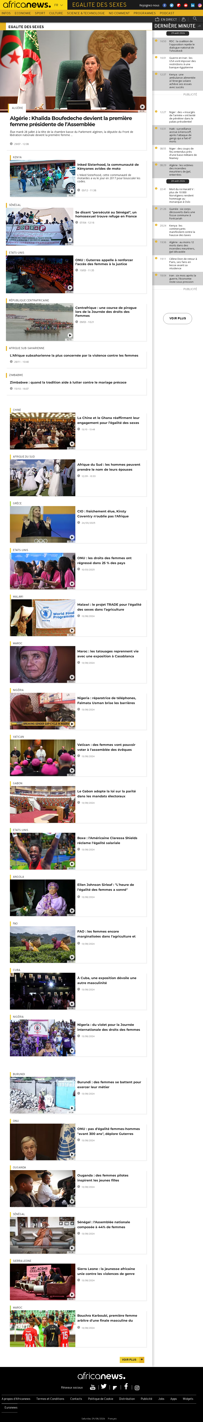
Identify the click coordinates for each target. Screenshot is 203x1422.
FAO (15, 923)
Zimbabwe (16, 375)
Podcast (167, 13)
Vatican (18, 737)
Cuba (16, 970)
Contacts (76, 1399)
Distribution (127, 1399)
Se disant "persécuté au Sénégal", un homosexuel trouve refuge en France (106, 214)
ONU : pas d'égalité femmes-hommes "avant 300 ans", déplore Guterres (108, 1131)
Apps (173, 1399)
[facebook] (126, 1387)
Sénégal (15, 205)
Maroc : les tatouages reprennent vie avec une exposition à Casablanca (108, 653)
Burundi (19, 1074)
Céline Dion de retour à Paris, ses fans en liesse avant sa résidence (183, 263)
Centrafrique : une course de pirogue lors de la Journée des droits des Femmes (106, 312)
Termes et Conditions (50, 1399)
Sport (40, 13)
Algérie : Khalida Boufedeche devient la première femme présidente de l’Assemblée (71, 121)
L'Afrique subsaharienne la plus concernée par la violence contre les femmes (74, 355)
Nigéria (18, 690)
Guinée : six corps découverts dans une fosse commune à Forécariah (182, 213)
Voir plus (177, 318)
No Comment (119, 13)
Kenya (17, 157)
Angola (18, 877)
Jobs (161, 1399)
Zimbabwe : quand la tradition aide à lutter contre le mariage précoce (68, 382)
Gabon (17, 783)
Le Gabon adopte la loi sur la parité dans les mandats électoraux (106, 793)
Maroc (17, 643)
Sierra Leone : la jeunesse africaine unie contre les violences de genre (106, 1271)
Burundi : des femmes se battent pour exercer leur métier (109, 1084)
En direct (168, 19)
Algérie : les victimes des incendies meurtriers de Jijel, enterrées (181, 170)
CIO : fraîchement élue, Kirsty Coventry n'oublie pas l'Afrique (103, 513)
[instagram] (137, 1387)
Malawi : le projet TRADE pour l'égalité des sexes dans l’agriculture (109, 607)
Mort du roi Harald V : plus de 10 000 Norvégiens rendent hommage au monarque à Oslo (181, 195)
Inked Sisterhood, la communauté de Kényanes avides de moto (108, 166)
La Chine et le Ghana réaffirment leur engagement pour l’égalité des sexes (108, 420)
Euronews (11, 1407)
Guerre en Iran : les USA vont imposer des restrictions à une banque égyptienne (182, 62)
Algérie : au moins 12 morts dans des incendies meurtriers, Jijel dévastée (182, 247)
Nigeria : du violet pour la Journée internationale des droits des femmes (108, 1027)
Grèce (17, 503)
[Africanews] (25, 4)
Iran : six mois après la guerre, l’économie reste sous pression (182, 278)
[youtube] (93, 1387)
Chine (17, 410)
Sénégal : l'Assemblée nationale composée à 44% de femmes (103, 1224)
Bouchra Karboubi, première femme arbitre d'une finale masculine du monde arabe (107, 1319)
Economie (23, 13)
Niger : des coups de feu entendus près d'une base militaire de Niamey (183, 153)
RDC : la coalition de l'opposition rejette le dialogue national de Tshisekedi (182, 46)
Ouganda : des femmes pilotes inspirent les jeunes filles (102, 1178)
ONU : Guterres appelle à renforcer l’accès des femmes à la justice (104, 262)
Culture (56, 13)
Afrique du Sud (24, 456)
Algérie (17, 108)
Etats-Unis (16, 252)
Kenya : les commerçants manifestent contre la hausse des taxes (182, 230)
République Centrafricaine (29, 300)
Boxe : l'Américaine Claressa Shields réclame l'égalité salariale (107, 840)
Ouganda (19, 1167)
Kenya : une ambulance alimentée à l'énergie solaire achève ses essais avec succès (182, 81)
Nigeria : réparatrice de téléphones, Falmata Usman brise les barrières (106, 700)
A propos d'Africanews (16, 1399)
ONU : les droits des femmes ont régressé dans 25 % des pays (104, 560)
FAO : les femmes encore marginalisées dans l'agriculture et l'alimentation (106, 935)
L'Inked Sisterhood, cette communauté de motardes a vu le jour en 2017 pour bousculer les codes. (108, 178)
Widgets (188, 1399)
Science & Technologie (86, 13)
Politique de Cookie (100, 1399)
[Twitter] (104, 1387)
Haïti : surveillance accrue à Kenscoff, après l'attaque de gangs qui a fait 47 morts (180, 135)
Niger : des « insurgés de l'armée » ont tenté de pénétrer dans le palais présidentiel (182, 116)
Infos (6, 13)
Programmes (145, 13)
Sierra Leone (22, 1261)
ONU (16, 1121)
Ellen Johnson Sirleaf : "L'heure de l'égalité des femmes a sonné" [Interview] (105, 888)
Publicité (146, 1399)
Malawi (18, 596)
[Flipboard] (115, 1387)
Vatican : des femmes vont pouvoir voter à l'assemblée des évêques (106, 747)
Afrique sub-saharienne (26, 348)
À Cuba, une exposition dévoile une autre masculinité (106, 980)
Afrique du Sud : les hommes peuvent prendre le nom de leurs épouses (108, 467)
